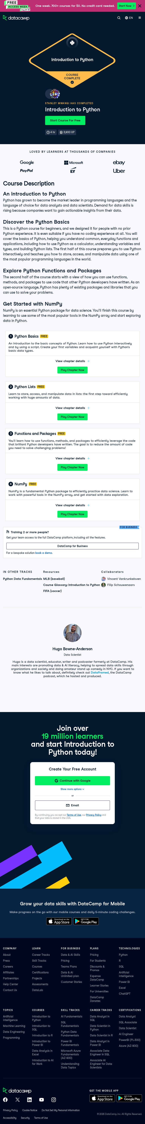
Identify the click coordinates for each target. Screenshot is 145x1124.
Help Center (10, 984)
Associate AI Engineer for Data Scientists (101, 1064)
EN (131, 17)
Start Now (125, 5)
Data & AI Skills (70, 954)
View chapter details (70, 361)
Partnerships (11, 978)
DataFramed (100, 672)
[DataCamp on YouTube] (41, 1100)
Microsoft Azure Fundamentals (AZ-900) (71, 1054)
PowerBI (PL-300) (129, 1039)
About (7, 954)
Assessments (40, 984)
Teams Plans (69, 966)
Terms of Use (74, 815)
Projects (37, 978)
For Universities (99, 991)
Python (123, 954)
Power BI (124, 981)
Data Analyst (127, 1016)
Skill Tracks (39, 960)
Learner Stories (99, 985)
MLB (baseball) (54, 579)
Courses (37, 966)
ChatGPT (124, 993)
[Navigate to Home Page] (16, 18)
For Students (98, 960)
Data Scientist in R (101, 1035)
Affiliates (8, 972)
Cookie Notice (29, 1110)
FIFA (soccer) (52, 591)
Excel (122, 987)
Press (6, 960)
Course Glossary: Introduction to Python (71, 585)
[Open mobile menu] (139, 17)
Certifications (40, 972)
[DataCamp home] (29, 1091)
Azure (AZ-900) (128, 1045)
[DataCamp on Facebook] (5, 1100)
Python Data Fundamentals (22, 579)
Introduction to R (42, 1035)
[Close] (139, 6)
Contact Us (10, 990)
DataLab (37, 990)
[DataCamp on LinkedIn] (29, 1100)
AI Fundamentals (71, 1016)
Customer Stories (71, 981)
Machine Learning (14, 1025)
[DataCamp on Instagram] (53, 1100)
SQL (121, 966)
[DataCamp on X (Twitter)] (17, 1100)
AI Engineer (126, 1034)
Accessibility (9, 1117)
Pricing (65, 960)
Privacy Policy (93, 815)
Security (25, 1117)
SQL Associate (128, 1022)
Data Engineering (14, 1031)
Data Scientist (127, 1028)
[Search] (119, 17)
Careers (8, 966)
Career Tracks (41, 954)
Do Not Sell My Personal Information (61, 1110)
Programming (11, 1037)
